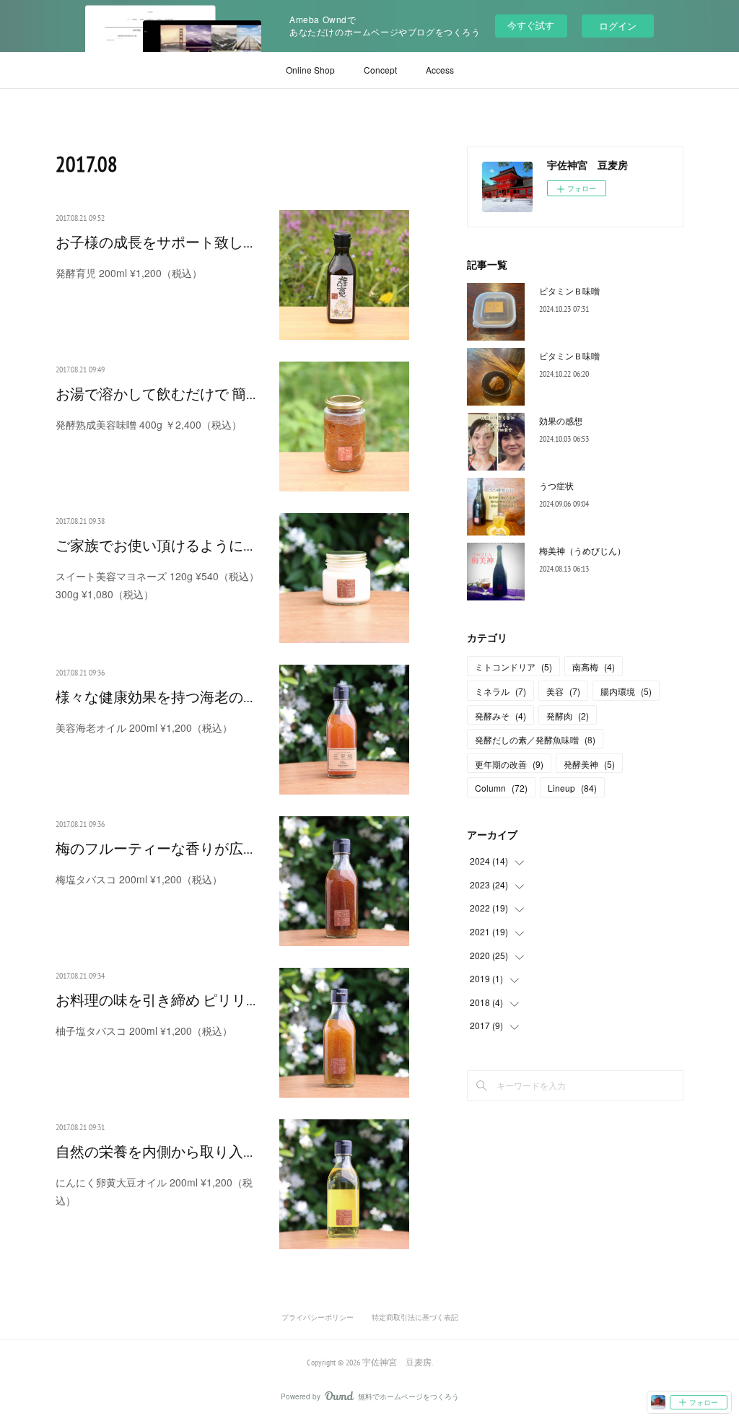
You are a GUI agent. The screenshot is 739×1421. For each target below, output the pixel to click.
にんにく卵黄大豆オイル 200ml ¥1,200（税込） (154, 1191)
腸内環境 (626, 691)
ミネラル (500, 691)
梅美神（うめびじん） (582, 550)
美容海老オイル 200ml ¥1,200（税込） (144, 727)
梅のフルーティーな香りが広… (154, 848)
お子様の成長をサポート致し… (154, 242)
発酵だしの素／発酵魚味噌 (535, 739)
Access (440, 70)
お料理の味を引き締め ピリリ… (155, 1000)
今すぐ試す (530, 25)
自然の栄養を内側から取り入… (154, 1151)
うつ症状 (556, 485)
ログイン (618, 25)
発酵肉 (567, 715)
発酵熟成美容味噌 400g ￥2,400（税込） (149, 424)
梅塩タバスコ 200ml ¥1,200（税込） (139, 879)
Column (501, 788)
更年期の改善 (509, 764)
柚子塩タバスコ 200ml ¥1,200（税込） (144, 1030)
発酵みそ (500, 715)
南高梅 (593, 666)
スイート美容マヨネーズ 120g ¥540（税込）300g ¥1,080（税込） (157, 585)
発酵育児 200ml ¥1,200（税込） (129, 273)
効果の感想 (560, 420)
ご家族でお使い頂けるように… (154, 545)
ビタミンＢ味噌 (569, 290)
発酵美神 (589, 764)
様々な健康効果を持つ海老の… (154, 697)
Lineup (572, 788)
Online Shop (310, 70)
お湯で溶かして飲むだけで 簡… (155, 394)
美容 (563, 691)
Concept (380, 70)
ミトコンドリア (513, 666)
